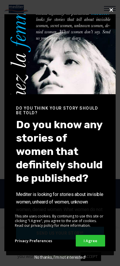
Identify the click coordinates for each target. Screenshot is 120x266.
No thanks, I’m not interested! (60, 257)
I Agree (90, 240)
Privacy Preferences (33, 240)
